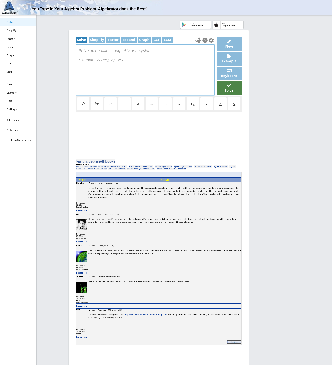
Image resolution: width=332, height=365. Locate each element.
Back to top (81, 211)
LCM (9, 72)
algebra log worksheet (183, 166)
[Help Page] (205, 40)
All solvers (13, 120)
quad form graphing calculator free (112, 166)
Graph (10, 55)
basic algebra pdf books (95, 161)
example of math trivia (203, 166)
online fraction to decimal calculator (171, 169)
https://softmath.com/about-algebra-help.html (146, 314)
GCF (9, 63)
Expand (11, 47)
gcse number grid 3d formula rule (141, 169)
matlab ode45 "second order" (141, 166)
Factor (11, 38)
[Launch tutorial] (197, 40)
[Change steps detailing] (211, 40)
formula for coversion (117, 169)
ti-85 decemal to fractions (86, 166)
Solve (10, 22)
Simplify (11, 30)
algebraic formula (221, 166)
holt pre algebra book (163, 166)
